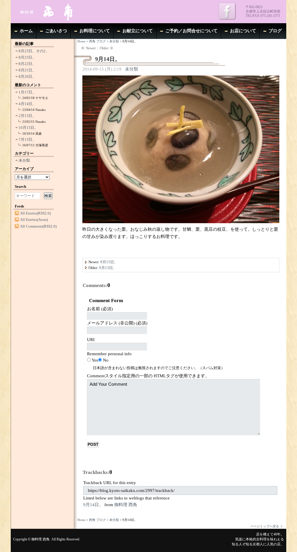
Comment (148, 376)
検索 (48, 196)
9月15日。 (109, 262)
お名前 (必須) (100, 308)
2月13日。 (27, 115)
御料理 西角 (125, 504)
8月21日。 (27, 70)
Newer (91, 48)
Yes (95, 360)
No (105, 360)
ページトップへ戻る (264, 526)
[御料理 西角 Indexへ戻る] (54, 11)
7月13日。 (27, 139)
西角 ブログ (97, 41)
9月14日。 (93, 504)
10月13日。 (28, 127)
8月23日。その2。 (34, 51)
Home (81, 41)
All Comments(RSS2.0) (38, 226)
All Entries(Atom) (34, 219)
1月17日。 (27, 92)
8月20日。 (27, 76)
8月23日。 (27, 57)
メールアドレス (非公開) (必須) (117, 323)
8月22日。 (27, 64)
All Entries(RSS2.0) (35, 213)
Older (104, 48)
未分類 (114, 41)
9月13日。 (108, 268)
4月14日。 (27, 104)
